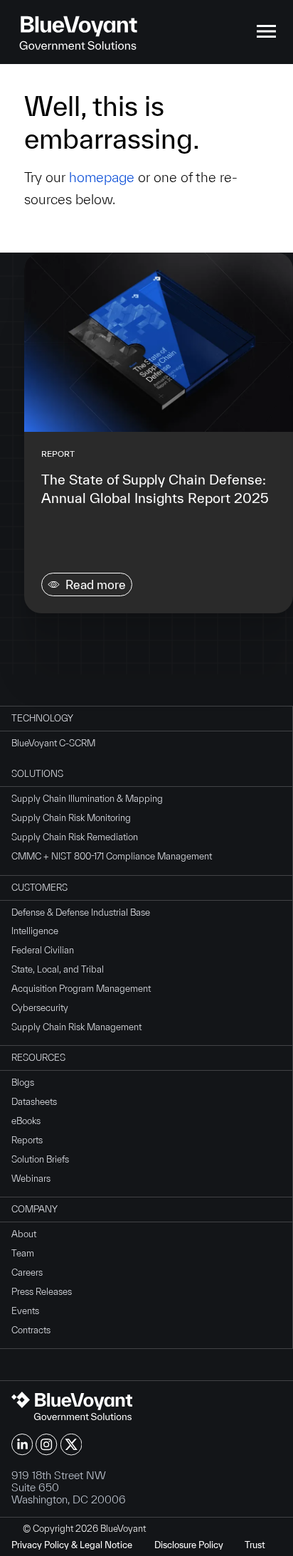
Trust (255, 1545)
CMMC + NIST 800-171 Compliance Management (111, 856)
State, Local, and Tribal (57, 969)
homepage (101, 177)
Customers (39, 887)
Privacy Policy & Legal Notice (71, 1545)
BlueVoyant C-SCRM (53, 743)
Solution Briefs (40, 1159)
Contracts (30, 1330)
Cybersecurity (39, 1007)
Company (34, 1209)
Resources (38, 1057)
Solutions (37, 773)
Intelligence (34, 931)
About (23, 1234)
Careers (27, 1272)
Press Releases (41, 1291)
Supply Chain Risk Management (76, 1027)
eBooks (26, 1121)
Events (25, 1311)
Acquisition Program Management (81, 988)
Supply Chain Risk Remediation (74, 837)
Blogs (22, 1082)
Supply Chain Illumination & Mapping (87, 798)
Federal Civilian (42, 950)
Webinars (30, 1178)
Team (22, 1253)
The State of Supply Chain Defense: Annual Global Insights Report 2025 (155, 489)
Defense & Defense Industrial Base (80, 912)
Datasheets (34, 1101)
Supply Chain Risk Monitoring (71, 818)
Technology (42, 718)
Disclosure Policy (188, 1545)
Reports (27, 1140)
